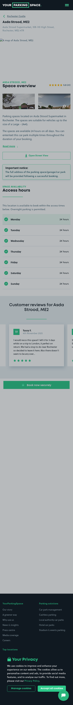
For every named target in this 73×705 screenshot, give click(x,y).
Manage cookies (21, 688)
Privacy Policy (31, 681)
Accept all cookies (52, 688)
